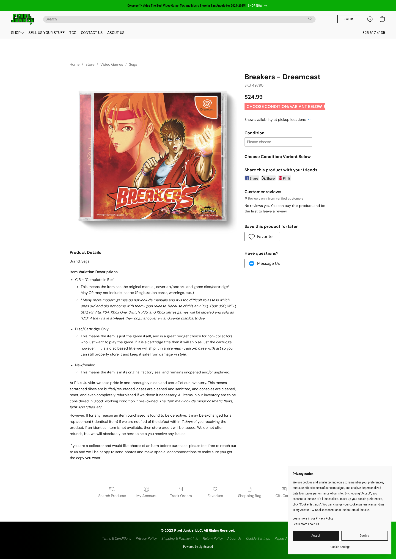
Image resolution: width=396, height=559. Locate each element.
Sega (133, 64)
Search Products (112, 495)
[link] (258, 5)
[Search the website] (310, 19)
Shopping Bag (249, 495)
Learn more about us (306, 524)
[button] (22, 19)
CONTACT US (92, 33)
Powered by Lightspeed (198, 546)
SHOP (16, 33)
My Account (146, 495)
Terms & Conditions (116, 539)
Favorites (215, 495)
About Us (234, 539)
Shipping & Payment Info (179, 539)
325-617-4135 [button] (374, 33)
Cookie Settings (258, 539)
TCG (72, 33)
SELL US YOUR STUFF (46, 33)
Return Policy (213, 539)
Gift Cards (284, 495)
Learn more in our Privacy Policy (313, 518)
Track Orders (181, 495)
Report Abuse (284, 539)
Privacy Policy (146, 539)
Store (89, 64)
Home (75, 64)
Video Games (111, 64)
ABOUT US (115, 33)
